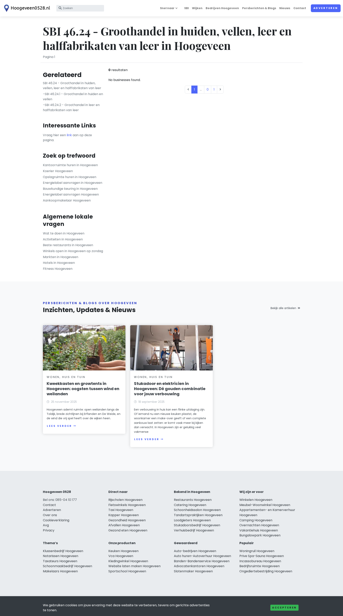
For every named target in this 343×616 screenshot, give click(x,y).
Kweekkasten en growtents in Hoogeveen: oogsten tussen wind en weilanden (83, 389)
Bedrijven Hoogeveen (222, 8)
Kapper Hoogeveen (123, 515)
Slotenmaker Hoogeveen (193, 571)
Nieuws (284, 8)
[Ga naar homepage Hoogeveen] (26, 8)
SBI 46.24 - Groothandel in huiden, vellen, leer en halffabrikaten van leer (72, 86)
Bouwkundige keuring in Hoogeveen (70, 188)
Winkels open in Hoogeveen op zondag (73, 251)
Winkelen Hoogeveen (255, 499)
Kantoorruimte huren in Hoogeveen (70, 165)
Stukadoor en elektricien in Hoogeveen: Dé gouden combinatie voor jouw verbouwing (169, 389)
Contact (299, 8)
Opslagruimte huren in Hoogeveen (69, 177)
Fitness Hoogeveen (57, 268)
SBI (186, 8)
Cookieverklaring (56, 520)
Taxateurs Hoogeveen (60, 561)
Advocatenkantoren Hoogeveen (199, 566)
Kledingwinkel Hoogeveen (128, 561)
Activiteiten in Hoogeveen (63, 239)
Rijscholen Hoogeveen (125, 499)
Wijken (197, 8)
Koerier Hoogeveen (58, 171)
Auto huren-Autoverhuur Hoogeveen (202, 556)
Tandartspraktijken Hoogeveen (198, 515)
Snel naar (167, 8)
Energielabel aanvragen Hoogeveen (71, 194)
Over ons (50, 515)
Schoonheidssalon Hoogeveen (197, 510)
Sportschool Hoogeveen (127, 571)
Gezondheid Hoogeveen (127, 520)
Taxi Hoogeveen (120, 510)
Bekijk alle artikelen (283, 308)
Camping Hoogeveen (255, 520)
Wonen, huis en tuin (66, 377)
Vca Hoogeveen (120, 556)
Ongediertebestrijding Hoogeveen (265, 571)
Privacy (48, 530)
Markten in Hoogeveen (60, 257)
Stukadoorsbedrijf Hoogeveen (197, 525)
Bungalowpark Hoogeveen (259, 535)
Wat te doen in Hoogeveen (63, 233)
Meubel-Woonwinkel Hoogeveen (264, 505)
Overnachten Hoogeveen (259, 525)
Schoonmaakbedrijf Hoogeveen (67, 566)
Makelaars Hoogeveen (60, 571)
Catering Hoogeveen (190, 505)
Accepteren (284, 607)
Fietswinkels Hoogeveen (127, 505)
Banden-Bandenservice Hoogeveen (201, 561)
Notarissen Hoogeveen (60, 556)
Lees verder (59, 426)
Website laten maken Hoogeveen (134, 566)
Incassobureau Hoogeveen (260, 561)
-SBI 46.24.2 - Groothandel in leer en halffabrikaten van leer (71, 107)
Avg (46, 525)
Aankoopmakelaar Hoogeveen (67, 200)
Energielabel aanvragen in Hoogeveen (72, 182)
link (69, 135)
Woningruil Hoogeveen (256, 551)
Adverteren (325, 8)
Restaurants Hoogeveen (193, 499)
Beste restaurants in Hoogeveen (68, 245)
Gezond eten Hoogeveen (127, 530)
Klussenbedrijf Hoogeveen (63, 551)
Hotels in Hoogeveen (59, 262)
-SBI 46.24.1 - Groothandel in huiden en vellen (73, 96)
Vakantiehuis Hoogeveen (258, 530)
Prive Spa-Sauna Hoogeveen (261, 556)
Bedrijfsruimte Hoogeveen (259, 566)
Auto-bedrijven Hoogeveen (195, 551)
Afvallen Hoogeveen (124, 525)
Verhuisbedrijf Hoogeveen (194, 530)
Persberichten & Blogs (259, 8)
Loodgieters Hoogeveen (192, 520)
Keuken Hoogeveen (123, 551)
